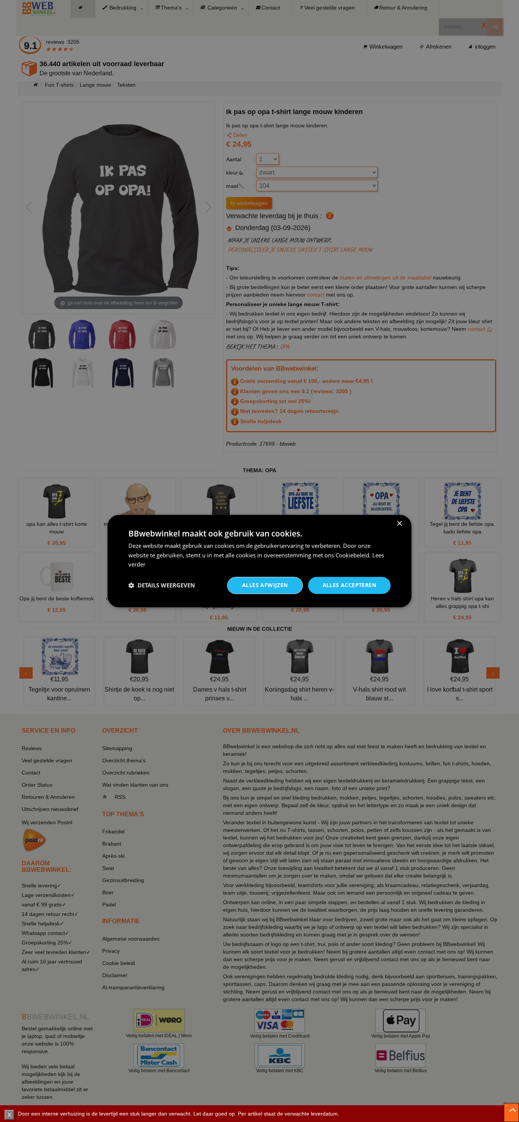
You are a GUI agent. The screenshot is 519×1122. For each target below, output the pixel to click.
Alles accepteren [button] (349, 585)
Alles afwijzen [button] (265, 585)
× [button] (399, 524)
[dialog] (259, 561)
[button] (161, 585)
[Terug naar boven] (511, 1112)
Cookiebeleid (352, 555)
